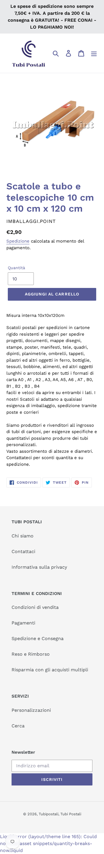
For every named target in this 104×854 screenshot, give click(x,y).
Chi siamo (23, 536)
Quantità (16, 267)
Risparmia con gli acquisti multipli (50, 669)
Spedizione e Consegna (38, 638)
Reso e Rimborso (31, 654)
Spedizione (17, 241)
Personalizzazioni (31, 710)
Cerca (18, 726)
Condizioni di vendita (35, 607)
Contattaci (23, 551)
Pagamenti (23, 623)
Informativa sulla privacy (39, 567)
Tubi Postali (70, 814)
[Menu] (94, 53)
